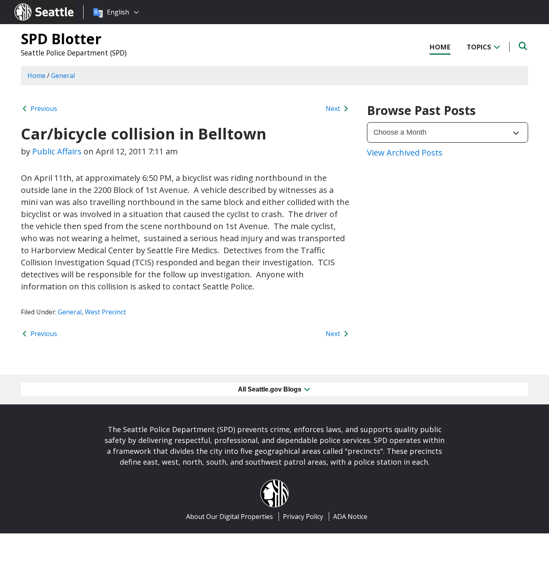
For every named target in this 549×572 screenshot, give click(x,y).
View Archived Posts (404, 152)
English (118, 12)
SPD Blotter (61, 38)
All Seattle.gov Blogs (270, 389)
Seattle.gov (31, 4)
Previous (43, 108)
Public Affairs (57, 151)
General (70, 312)
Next (334, 108)
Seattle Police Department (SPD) (74, 52)
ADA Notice (350, 516)
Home (440, 46)
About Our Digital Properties (229, 516)
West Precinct (105, 312)
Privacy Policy (303, 516)
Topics (480, 46)
